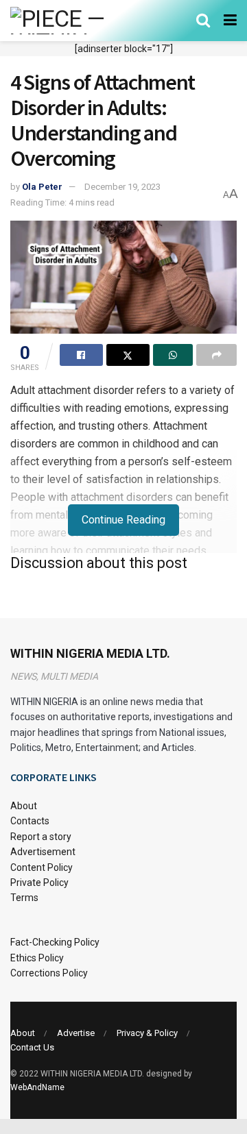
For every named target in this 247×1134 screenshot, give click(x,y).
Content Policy (41, 867)
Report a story (40, 836)
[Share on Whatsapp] (173, 355)
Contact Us (32, 1047)
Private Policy (39, 882)
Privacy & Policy (147, 1033)
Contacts (29, 820)
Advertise (76, 1033)
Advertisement (42, 851)
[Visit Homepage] (77, 20)
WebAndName (37, 1087)
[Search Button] (203, 20)
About (23, 805)
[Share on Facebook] (81, 355)
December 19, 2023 (122, 187)
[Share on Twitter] (128, 355)
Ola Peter (42, 187)
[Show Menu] (230, 20)
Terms (24, 897)
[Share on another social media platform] (216, 355)
